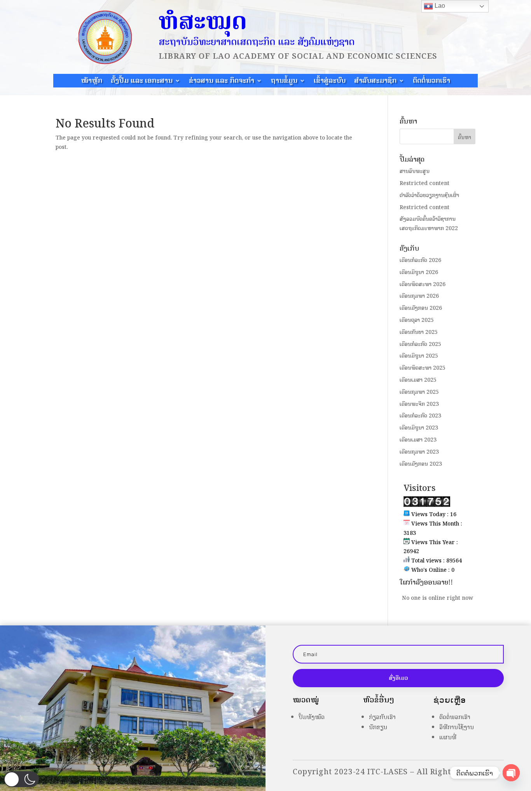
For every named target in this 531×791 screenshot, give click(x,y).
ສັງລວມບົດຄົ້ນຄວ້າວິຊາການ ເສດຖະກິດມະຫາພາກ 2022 (429, 224)
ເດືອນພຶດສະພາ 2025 (422, 367)
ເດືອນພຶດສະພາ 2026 (422, 284)
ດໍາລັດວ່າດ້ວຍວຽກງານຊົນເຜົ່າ (429, 195)
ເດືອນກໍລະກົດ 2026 (420, 260)
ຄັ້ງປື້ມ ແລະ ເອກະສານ (142, 81)
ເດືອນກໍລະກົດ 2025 (420, 344)
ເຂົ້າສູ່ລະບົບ (330, 81)
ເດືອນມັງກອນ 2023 (421, 463)
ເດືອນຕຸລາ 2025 (417, 320)
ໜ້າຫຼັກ (91, 81)
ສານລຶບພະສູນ (415, 171)
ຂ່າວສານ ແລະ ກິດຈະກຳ (221, 81)
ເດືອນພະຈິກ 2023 (419, 404)
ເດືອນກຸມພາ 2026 (419, 296)
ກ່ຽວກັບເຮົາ (382, 717)
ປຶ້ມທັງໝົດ (312, 717)
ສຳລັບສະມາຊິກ (375, 81)
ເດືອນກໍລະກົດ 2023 (420, 415)
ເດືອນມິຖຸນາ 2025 (419, 355)
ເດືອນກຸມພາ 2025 (419, 392)
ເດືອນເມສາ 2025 (418, 379)
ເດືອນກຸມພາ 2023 (419, 451)
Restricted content (424, 183)
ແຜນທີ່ (447, 737)
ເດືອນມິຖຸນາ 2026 (419, 272)
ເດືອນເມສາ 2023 (418, 439)
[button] (21, 779)
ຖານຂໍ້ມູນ (284, 81)
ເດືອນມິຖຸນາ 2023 (419, 427)
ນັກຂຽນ (378, 727)
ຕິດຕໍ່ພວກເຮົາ (431, 81)
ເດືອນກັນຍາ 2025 (419, 332)
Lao (439, 5)
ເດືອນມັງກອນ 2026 (421, 308)
